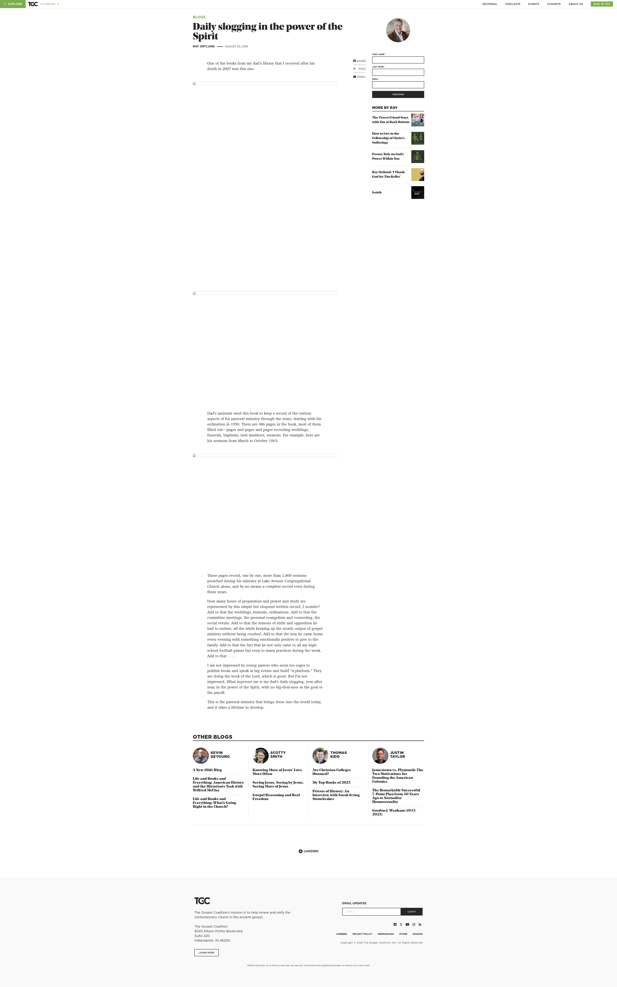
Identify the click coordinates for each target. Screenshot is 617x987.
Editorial (490, 4)
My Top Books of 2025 (332, 783)
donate (418, 934)
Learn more (363, 965)
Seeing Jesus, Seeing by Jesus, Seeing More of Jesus (278, 784)
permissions (386, 934)
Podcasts (512, 4)
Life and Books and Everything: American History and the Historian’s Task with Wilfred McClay (218, 784)
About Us (576, 4)
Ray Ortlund (204, 46)
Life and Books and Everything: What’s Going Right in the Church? (214, 803)
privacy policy (363, 934)
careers (342, 934)
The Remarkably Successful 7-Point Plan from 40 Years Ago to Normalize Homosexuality (396, 796)
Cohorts (554, 4)
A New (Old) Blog (207, 770)
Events (533, 4)
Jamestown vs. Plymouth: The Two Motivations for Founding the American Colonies (397, 776)
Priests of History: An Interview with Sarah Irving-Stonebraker (337, 795)
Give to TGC (602, 4)
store (403, 934)
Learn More (206, 952)
